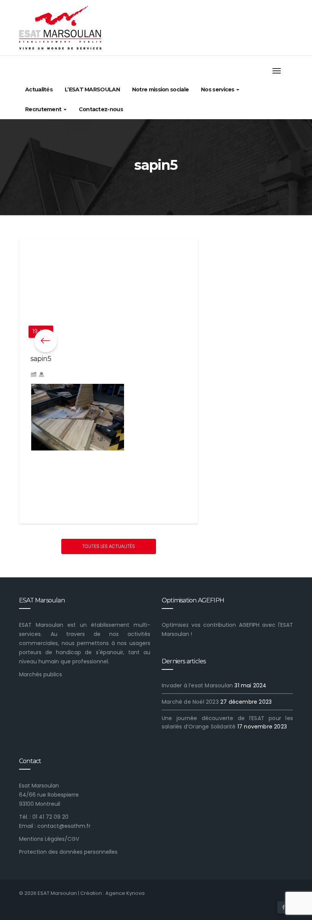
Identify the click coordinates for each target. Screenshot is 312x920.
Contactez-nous (101, 109)
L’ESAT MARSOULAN (92, 89)
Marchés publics (40, 674)
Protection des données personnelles (68, 852)
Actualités (39, 89)
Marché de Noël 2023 (190, 702)
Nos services (218, 89)
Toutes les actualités (108, 546)
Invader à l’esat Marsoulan (197, 685)
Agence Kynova (125, 893)
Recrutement (44, 109)
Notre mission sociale (160, 89)
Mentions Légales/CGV (49, 839)
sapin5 (40, 359)
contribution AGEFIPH (231, 625)
